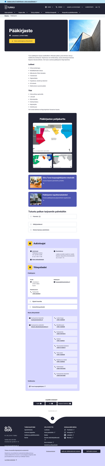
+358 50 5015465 (60, 375)
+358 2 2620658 (60, 327)
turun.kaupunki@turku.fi (12, 446)
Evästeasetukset (50, 451)
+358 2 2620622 (60, 361)
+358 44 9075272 (60, 333)
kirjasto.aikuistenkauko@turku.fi (39, 327)
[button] (39, 403)
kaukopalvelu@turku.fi (37, 320)
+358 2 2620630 (60, 354)
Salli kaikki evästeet (91, 451)
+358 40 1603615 (60, 347)
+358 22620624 (36, 293)
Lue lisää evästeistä (10, 460)
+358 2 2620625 (60, 320)
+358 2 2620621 (60, 340)
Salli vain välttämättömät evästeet (71, 451)
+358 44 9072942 (60, 368)
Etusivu (7, 16)
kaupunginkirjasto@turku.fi (63, 282)
